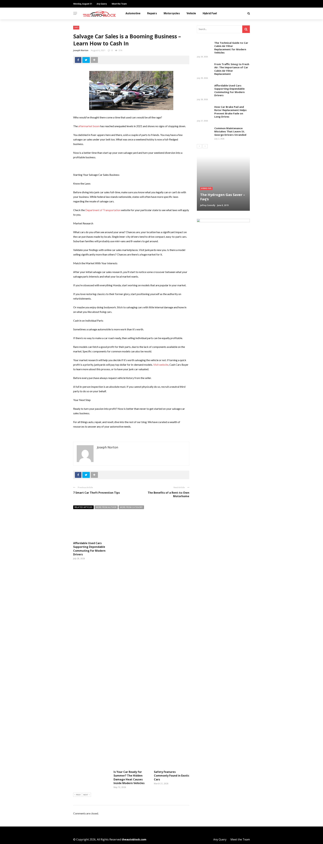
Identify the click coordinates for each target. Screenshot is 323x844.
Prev (78, 794)
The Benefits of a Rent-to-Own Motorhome (168, 494)
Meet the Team (119, 4)
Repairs (152, 13)
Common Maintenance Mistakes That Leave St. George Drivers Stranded (230, 131)
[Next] (205, 146)
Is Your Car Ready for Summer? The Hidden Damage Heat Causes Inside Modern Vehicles (129, 777)
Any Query (102, 4)
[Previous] (199, 146)
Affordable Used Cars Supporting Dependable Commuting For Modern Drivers (89, 548)
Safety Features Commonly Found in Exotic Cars (171, 775)
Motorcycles (172, 13)
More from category (131, 507)
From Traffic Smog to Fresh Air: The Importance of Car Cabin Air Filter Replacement (231, 69)
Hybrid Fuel (210, 13)
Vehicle (191, 13)
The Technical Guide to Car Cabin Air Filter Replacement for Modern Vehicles (231, 47)
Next (85, 794)
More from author (106, 507)
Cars (76, 27)
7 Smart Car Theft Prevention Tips (96, 492)
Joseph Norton (80, 50)
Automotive (132, 13)
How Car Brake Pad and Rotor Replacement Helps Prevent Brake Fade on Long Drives (230, 111)
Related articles (83, 507)
